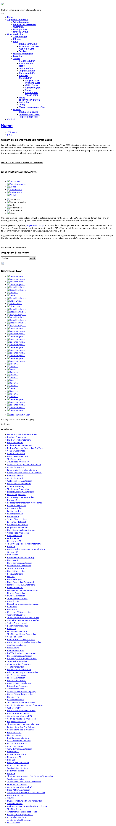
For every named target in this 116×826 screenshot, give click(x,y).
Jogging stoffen (27, 70)
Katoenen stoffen (27, 73)
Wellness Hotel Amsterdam (19, 480)
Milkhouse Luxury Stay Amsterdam (22, 672)
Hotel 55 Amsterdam (16, 571)
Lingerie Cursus (20, 32)
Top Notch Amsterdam (17, 661)
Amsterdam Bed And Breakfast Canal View (26, 792)
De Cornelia (12, 554)
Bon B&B (11, 546)
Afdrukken (12, 132)
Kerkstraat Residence (17, 770)
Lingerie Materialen (23, 53)
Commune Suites (15, 587)
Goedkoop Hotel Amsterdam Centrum (24, 472)
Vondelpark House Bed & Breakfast (23, 620)
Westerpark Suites (15, 779)
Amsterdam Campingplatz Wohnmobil (24, 464)
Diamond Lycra (32, 83)
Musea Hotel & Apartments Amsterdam (24, 800)
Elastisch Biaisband (28, 112)
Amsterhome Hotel (15, 688)
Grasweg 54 (12, 552)
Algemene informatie (17, 19)
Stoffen (16, 58)
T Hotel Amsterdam (15, 666)
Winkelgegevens (21, 22)
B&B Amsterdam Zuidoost (19, 740)
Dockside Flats (13, 500)
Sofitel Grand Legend (17, 623)
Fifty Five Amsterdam (16, 721)
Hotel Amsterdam (15, 442)
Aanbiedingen (20, 36)
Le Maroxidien (13, 822)
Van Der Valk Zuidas (16, 453)
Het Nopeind (13, 516)
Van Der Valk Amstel (16, 450)
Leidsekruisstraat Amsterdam (20, 491)
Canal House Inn (14, 636)
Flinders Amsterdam (16, 593)
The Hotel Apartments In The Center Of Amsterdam (30, 776)
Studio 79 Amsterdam (17, 519)
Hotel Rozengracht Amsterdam (21, 530)
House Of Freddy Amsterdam (20, 694)
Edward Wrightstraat (16, 494)
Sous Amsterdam (15, 573)
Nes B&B (11, 773)
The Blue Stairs (14, 809)
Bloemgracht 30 (14, 757)
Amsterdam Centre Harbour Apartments (25, 705)
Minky (22, 97)
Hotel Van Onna (14, 732)
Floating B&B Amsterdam (18, 762)
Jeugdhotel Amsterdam (17, 527)
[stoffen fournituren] (11, 186)
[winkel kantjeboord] (11, 195)
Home (10, 17)
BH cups (17, 39)
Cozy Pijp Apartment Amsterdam (21, 718)
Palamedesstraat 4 (15, 699)
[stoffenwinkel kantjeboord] (14, 192)
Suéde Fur (24, 102)
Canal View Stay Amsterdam (19, 664)
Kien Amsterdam (14, 735)
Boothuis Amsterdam (16, 437)
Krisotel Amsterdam (16, 677)
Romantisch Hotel (15, 475)
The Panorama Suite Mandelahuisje (23, 724)
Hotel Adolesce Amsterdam (19, 655)
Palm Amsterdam (15, 508)
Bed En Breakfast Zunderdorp (20, 557)
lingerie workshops (35, 225)
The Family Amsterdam (17, 598)
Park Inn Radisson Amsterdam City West (25, 448)
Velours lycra (31, 95)
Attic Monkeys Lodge (16, 645)
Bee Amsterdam (14, 535)
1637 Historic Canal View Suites (21, 702)
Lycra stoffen (25, 78)
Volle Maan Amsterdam (17, 524)
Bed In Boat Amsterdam (17, 625)
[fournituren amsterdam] (13, 181)
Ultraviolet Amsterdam (17, 743)
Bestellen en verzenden (24, 24)
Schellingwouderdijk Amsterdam (22, 658)
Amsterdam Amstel (15, 467)
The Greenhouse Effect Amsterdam (23, 617)
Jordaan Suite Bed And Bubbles (21, 727)
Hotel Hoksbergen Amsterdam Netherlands (27, 549)
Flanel (22, 66)
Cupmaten (18, 27)
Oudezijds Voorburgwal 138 (19, 716)
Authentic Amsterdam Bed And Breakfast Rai (27, 806)
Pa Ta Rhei (12, 606)
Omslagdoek (31, 92)
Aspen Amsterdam (15, 746)
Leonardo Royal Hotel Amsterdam (22, 434)
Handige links (20, 29)
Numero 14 (12, 609)
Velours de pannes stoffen (32, 107)
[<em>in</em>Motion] (2, 4)
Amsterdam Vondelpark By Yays (21, 691)
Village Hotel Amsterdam (18, 532)
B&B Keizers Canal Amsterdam (21, 639)
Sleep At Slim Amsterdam (18, 789)
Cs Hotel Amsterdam (16, 817)
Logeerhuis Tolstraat (16, 521)
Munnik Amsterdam (16, 595)
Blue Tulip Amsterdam (17, 765)
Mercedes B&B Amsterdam (19, 612)
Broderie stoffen (27, 61)
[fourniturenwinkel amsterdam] (16, 184)
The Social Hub (14, 459)
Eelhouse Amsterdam (17, 631)
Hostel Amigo (13, 647)
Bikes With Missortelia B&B (19, 683)
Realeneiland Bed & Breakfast (20, 729)
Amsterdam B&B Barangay (19, 820)
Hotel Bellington (14, 579)
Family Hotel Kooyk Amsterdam (21, 584)
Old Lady (11, 576)
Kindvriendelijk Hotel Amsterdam (22, 470)
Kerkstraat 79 (13, 538)
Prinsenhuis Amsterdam (18, 686)
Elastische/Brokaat (28, 44)
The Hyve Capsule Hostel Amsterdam (24, 543)
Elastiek (17, 109)
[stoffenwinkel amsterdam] (14, 189)
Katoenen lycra (32, 87)
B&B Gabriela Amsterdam (18, 713)
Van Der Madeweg (15, 486)
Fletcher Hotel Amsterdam (19, 439)
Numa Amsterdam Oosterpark (20, 582)
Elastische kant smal (29, 46)
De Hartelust (13, 751)
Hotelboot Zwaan (15, 795)
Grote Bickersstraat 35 (17, 784)
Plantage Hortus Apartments (20, 814)
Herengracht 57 (14, 541)
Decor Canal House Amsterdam (21, 710)
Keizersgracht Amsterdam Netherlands (24, 502)
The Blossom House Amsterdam (21, 634)
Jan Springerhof (14, 511)
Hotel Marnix (13, 560)
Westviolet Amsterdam (17, 768)
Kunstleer (23, 75)
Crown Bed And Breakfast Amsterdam (24, 642)
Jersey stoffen (26, 68)
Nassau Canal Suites (16, 680)
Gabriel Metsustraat (16, 614)
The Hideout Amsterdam (18, 489)
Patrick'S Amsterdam (16, 505)
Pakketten (18, 56)
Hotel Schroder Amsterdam (19, 563)
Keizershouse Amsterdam (19, 565)
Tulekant (23, 51)
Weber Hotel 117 (14, 707)
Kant (15, 41)
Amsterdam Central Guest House (22, 811)
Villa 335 (10, 798)
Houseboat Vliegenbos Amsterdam (23, 604)
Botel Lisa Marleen (15, 650)
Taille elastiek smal (28, 117)
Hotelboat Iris (13, 696)
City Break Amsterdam (17, 675)
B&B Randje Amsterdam (18, 738)
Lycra (28, 90)
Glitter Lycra (31, 85)
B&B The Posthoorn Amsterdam (21, 653)
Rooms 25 (11, 628)
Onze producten (15, 34)
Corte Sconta (13, 601)
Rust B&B (11, 759)
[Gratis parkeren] (12, 266)
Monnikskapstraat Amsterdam (20, 497)
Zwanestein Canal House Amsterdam (24, 781)
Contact (11, 119)
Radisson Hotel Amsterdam (19, 445)
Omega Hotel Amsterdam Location (22, 590)
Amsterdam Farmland (16, 754)
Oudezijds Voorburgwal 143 (19, 787)
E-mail (10, 134)
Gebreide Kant (26, 49)
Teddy (22, 104)
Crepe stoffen (26, 63)
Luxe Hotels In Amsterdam (19, 483)
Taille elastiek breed (29, 114)
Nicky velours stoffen (29, 100)
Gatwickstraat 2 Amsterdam (19, 748)
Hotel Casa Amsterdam (17, 456)
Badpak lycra (32, 80)
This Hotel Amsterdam (17, 568)
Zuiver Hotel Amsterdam (18, 461)
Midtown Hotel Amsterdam (19, 669)
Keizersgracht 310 (15, 513)
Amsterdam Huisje (15, 478)
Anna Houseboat (15, 803)
